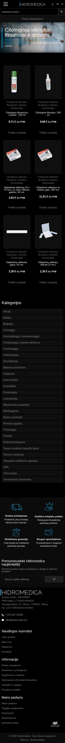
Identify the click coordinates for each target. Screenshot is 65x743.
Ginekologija (31, 40)
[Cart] (62, 4)
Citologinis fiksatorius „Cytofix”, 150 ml (17, 113)
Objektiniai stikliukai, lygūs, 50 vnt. (17, 263)
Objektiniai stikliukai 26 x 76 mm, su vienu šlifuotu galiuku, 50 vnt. (17, 189)
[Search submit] (61, 11)
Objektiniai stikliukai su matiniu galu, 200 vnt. (48, 188)
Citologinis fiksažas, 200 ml (48, 113)
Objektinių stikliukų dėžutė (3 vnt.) (48, 263)
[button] (17, 132)
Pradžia (8, 40)
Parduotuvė (19, 40)
